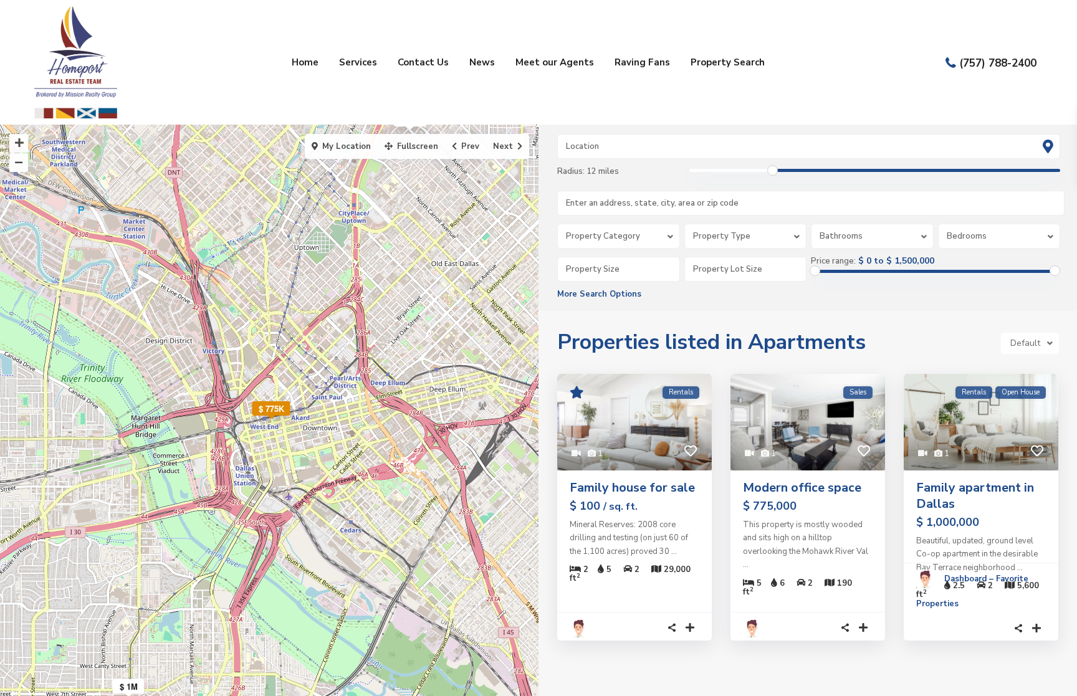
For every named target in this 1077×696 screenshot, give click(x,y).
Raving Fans (642, 62)
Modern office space (802, 487)
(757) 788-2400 (997, 62)
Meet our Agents (554, 62)
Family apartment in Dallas (975, 495)
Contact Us (423, 62)
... (674, 551)
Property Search (728, 62)
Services (358, 62)
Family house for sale (632, 487)
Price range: (833, 261)
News (482, 62)
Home (305, 62)
